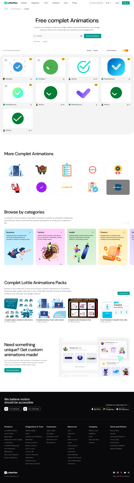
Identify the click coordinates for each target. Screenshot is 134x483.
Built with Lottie (52, 440)
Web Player (29, 440)
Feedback (92, 434)
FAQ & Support (73, 446)
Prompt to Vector (31, 443)
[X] (121, 473)
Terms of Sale (114, 440)
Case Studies (51, 431)
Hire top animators (12, 370)
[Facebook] (114, 473)
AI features (71, 464)
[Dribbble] (129, 473)
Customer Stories (52, 437)
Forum (70, 443)
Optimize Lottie (30, 461)
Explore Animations (10, 458)
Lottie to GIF (29, 452)
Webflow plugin (30, 431)
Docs (69, 431)
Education (71, 434)
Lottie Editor (8, 443)
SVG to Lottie (30, 449)
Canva (27, 434)
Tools (46, 3)
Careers (91, 443)
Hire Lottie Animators (11, 455)
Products (24, 3)
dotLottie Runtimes (74, 461)
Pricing (74, 3)
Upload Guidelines (116, 449)
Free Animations (9, 449)
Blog (69, 437)
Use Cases (50, 434)
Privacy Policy (114, 431)
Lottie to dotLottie (31, 455)
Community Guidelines (117, 446)
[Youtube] (125, 473)
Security (113, 434)
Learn (66, 3)
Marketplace (8, 452)
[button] (67, 36)
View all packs (123, 293)
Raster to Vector (31, 446)
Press (91, 437)
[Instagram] (118, 473)
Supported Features (74, 458)
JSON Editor (29, 458)
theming (45, 41)
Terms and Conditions (117, 437)
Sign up (125, 3)
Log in (117, 3)
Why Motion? (51, 443)
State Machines (73, 455)
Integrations (35, 3)
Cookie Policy (114, 443)
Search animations (97, 3)
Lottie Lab (71, 449)
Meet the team (94, 440)
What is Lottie (72, 440)
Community (71, 452)
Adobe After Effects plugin (13, 440)
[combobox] (98, 50)
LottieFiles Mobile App (11, 446)
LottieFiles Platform (10, 431)
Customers (55, 3)
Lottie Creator (9, 434)
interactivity (37, 41)
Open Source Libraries (32, 464)
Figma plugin (8, 437)
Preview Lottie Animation (33, 437)
